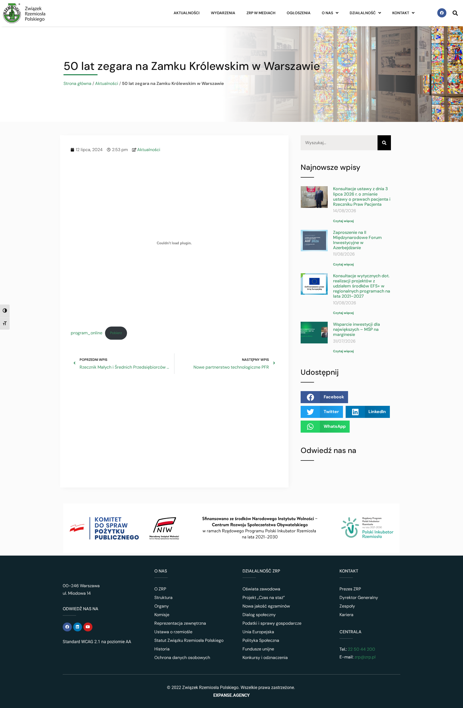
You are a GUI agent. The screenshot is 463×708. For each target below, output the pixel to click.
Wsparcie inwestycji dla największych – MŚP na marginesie (356, 329)
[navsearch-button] (455, 13)
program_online (86, 332)
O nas (327, 12)
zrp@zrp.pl (365, 657)
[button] (324, 397)
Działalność (363, 12)
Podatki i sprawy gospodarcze (271, 623)
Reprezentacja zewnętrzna (180, 623)
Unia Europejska (258, 632)
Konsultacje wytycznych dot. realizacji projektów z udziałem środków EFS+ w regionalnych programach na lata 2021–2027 (361, 286)
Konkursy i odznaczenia (265, 657)
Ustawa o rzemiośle (173, 632)
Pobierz (116, 333)
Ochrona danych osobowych (182, 657)
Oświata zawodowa (261, 589)
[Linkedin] (77, 627)
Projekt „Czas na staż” (263, 597)
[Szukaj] (384, 143)
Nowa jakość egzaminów (266, 606)
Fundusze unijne (258, 649)
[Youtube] (87, 627)
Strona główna (77, 83)
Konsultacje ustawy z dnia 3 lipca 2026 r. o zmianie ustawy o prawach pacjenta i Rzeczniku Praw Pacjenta (361, 196)
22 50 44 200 (361, 649)
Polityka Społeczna (260, 640)
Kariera (346, 614)
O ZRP (160, 589)
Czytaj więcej (343, 221)
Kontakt (400, 12)
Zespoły (347, 606)
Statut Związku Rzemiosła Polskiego (188, 640)
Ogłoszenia (299, 12)
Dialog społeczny (259, 614)
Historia (162, 649)
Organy (161, 606)
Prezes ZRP (350, 589)
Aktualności (187, 12)
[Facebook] (441, 12)
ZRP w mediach (261, 12)
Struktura (163, 597)
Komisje (161, 614)
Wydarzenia (223, 12)
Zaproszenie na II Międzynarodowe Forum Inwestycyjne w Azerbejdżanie (357, 240)
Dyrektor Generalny (358, 597)
